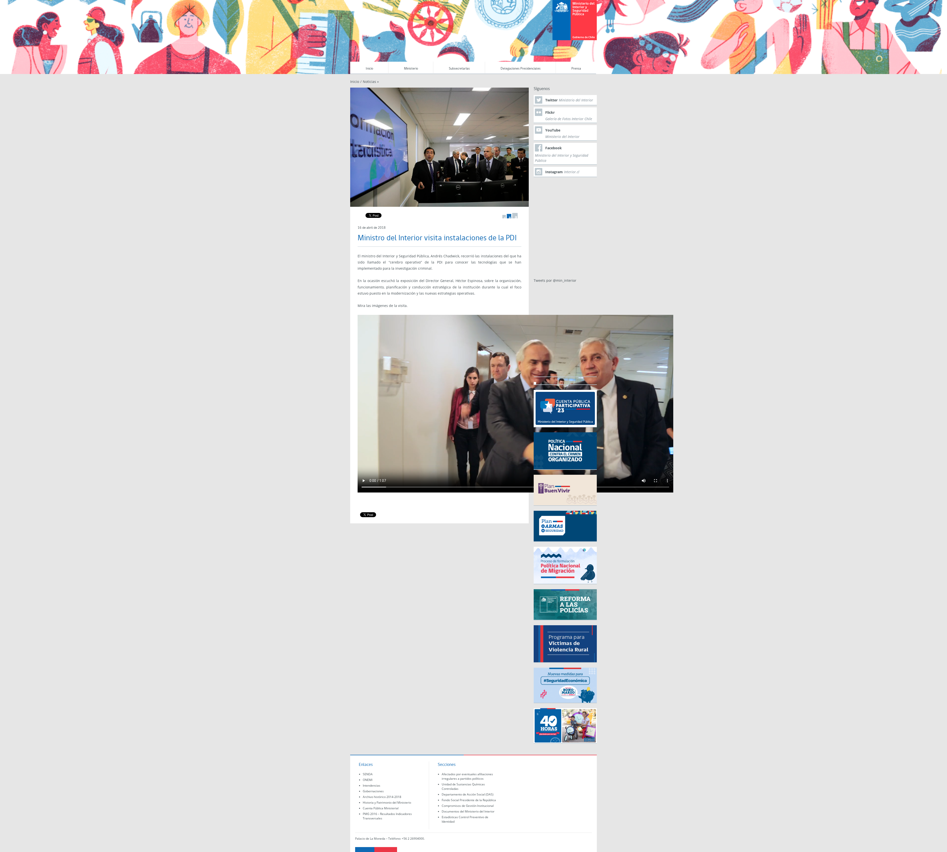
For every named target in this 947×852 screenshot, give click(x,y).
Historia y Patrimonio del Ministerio (387, 802)
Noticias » (371, 81)
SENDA (368, 774)
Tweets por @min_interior (555, 280)
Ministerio (411, 69)
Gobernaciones (373, 791)
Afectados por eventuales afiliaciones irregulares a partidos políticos (467, 776)
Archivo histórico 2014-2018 (382, 797)
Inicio (369, 69)
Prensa (576, 69)
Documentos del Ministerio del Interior (468, 811)
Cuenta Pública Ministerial (381, 808)
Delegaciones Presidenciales (521, 69)
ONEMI (367, 780)
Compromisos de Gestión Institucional (468, 806)
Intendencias (371, 785)
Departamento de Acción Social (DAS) (467, 794)
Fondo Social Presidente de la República (469, 800)
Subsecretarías (459, 69)
